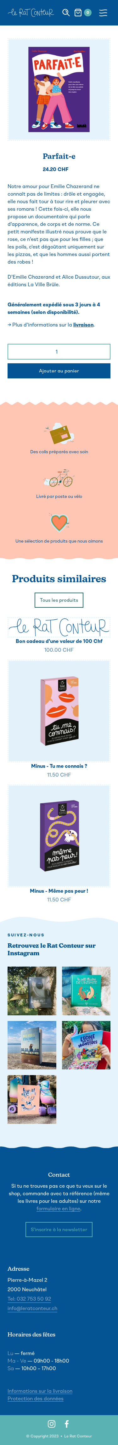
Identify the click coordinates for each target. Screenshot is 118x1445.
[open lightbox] (59, 89)
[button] (104, 12)
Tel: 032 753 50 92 (29, 1299)
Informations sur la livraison (40, 1391)
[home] (31, 12)
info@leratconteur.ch (32, 1308)
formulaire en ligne (58, 1209)
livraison (83, 325)
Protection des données (36, 1399)
